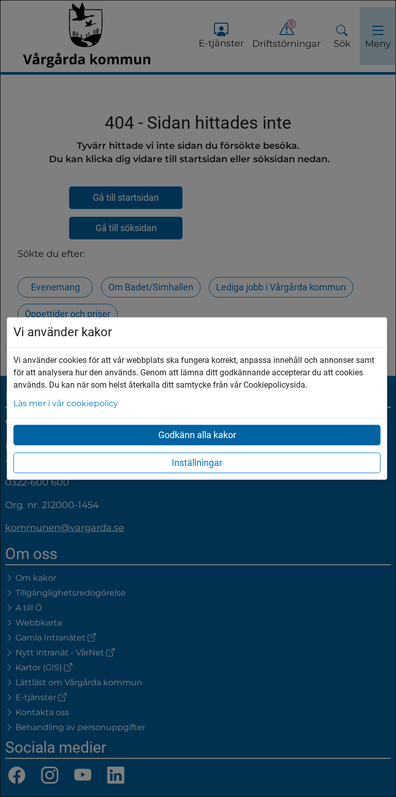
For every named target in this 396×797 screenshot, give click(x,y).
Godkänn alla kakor (197, 434)
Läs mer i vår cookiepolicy (65, 403)
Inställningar (197, 462)
